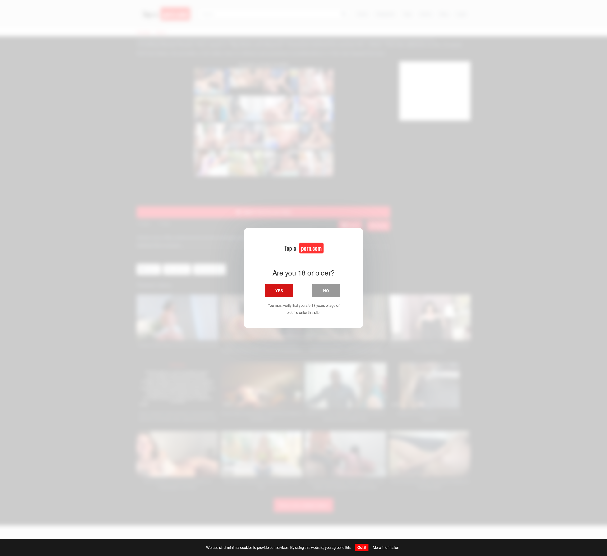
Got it (361, 547)
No (326, 290)
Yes (279, 290)
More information (386, 547)
